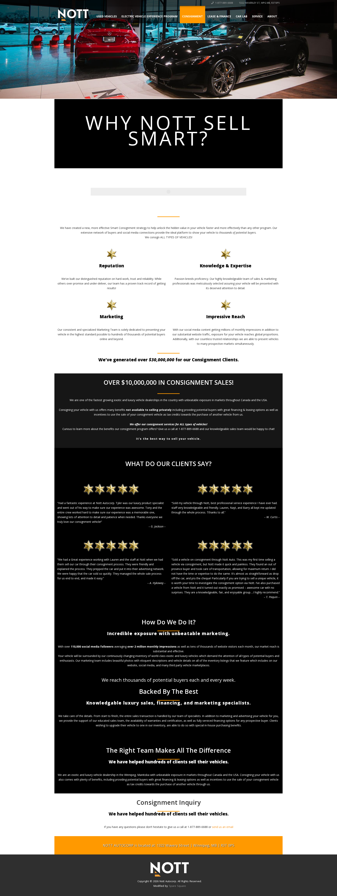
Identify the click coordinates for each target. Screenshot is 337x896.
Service (257, 16)
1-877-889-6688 (224, 2)
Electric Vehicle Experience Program (149, 16)
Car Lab (241, 16)
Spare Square (177, 886)
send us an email (222, 827)
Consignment (192, 16)
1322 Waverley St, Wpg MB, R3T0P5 (259, 2)
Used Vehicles (107, 16)
